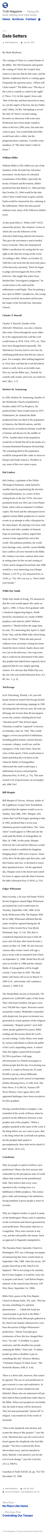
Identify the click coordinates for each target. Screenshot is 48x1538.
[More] (39, 19)
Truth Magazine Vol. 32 (30, 1492)
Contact (31, 19)
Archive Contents (12, 1492)
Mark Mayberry (11, 42)
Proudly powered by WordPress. (29, 1531)
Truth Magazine (12, 11)
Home (6, 19)
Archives (18, 19)
